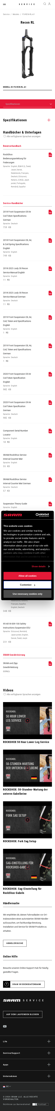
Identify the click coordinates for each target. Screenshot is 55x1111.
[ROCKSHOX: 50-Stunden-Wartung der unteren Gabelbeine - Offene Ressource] (27, 768)
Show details (39, 566)
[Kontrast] (35, 1104)
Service (27, 4)
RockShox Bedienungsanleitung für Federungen (17, 170)
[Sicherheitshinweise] (50, 625)
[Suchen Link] (45, 4)
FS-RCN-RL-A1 (28, 14)
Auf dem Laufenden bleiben (22, 1014)
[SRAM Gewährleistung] (50, 665)
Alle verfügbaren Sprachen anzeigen (23, 136)
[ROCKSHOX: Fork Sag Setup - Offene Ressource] (27, 819)
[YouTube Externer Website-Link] (5, 1027)
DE (7, 1086)
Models (16, 14)
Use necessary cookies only (27, 594)
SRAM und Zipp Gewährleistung (10, 667)
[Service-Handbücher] (50, 213)
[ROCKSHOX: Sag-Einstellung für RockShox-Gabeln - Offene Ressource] (27, 867)
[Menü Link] (4, 4)
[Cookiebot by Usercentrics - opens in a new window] (36, 515)
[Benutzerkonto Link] (49, 4)
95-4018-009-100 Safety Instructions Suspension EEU (16, 632)
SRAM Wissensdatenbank (26, 984)
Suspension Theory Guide (15, 507)
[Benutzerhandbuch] (50, 156)
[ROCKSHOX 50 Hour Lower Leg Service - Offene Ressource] (27, 720)
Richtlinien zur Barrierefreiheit (16, 1104)
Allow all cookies (27, 575)
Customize (25, 584)
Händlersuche (14, 943)
